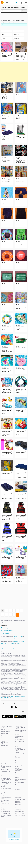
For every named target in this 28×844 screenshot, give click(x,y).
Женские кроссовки (20, 724)
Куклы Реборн (4, 793)
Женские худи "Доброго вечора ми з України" (20, 727)
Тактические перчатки (18, 776)
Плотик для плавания (5, 638)
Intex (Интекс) (14, 696)
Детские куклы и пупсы (5, 801)
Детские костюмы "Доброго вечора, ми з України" (6, 766)
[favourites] (7, 2)
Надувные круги (15, 638)
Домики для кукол (5, 763)
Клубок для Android (20, 815)
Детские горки (4, 760)
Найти (24, 11)
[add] (16, 2)
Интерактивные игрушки (5, 808)
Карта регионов (19, 795)
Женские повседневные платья (4, 742)
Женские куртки (5, 724)
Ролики (2, 805)
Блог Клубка (18, 797)
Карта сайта (18, 793)
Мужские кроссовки (20, 760)
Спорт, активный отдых (18, 20)
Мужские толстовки (19, 782)
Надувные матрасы (18, 636)
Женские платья (5, 729)
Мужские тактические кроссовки (20, 788)
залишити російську (14, 839)
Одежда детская (5, 769)
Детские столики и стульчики (19, 756)
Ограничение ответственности (19, 805)
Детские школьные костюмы (5, 775)
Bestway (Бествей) (21, 696)
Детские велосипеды (6, 788)
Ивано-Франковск (4, 644)
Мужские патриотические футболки (19, 769)
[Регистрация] (26, 3)
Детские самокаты (19, 739)
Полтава (7, 643)
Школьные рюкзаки (5, 813)
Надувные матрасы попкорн (18, 648)
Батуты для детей (5, 803)
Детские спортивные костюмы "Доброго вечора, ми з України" (6, 784)
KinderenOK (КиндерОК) (6, 697)
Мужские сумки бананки (18, 785)
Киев (2, 643)
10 (14, 615)
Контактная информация (18, 802)
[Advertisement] (13, 16)
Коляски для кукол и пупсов (6, 797)
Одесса (18, 643)
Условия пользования (18, 808)
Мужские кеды (18, 763)
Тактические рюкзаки (6, 747)
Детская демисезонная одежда (18, 745)
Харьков (12, 643)
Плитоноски (4, 739)
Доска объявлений (5, 20)
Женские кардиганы (6, 731)
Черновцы (13, 644)
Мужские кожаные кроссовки (19, 773)
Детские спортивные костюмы (6, 816)
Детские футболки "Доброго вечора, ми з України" (6, 779)
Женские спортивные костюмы (6, 726)
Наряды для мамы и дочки (20, 737)
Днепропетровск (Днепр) (18, 641)
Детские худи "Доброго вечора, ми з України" (20, 749)
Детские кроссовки (5, 811)
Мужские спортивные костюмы (20, 765)
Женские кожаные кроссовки (5, 736)
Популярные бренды (20, 799)
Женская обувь (4, 733)
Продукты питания (5, 795)
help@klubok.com (19, 811)
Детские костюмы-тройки (5, 772)
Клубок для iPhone (19, 813)
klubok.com (2, 2)
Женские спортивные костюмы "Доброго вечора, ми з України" (20, 732)
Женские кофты (5, 745)
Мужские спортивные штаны (20, 780)
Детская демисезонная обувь (20, 753)
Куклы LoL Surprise (19, 741)
